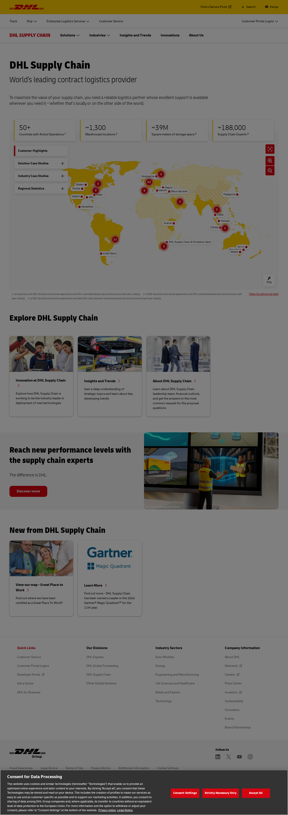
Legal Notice (125, 810)
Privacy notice (107, 810)
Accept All (256, 793)
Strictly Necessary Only (220, 793)
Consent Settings (185, 793)
